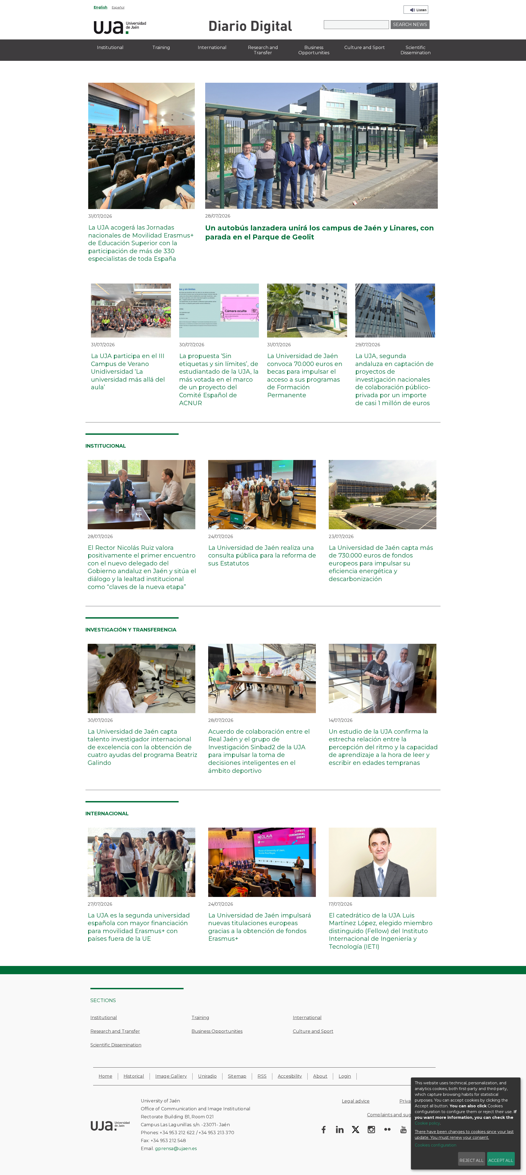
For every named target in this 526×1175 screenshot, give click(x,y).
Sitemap (237, 1076)
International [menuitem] (212, 47)
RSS (262, 1076)
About (320, 1076)
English (100, 7)
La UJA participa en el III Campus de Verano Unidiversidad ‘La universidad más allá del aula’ (128, 371)
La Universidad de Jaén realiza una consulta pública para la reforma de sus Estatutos (262, 555)
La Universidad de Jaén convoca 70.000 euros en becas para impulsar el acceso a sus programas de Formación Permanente (304, 375)
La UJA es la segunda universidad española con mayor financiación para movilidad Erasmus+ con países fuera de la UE (139, 927)
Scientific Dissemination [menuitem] (416, 50)
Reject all (471, 1160)
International (307, 1017)
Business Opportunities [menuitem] (313, 50)
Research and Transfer (115, 1031)
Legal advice (356, 1101)
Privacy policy (414, 1101)
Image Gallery (171, 1076)
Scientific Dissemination (115, 1045)
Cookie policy (427, 1123)
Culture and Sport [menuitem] (364, 47)
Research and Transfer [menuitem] (263, 50)
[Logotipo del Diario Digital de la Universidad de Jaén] (250, 26)
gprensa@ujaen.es (176, 1148)
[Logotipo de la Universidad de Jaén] (120, 26)
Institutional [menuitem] (110, 47)
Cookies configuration (435, 1145)
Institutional (103, 1017)
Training (200, 1017)
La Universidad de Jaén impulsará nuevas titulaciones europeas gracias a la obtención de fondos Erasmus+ (259, 927)
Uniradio (207, 1076)
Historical (134, 1076)
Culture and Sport (313, 1031)
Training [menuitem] (161, 47)
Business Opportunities (216, 1031)
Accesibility (290, 1076)
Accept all (500, 1160)
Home (105, 1076)
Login (345, 1076)
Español (118, 7)
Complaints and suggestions (398, 1114)
